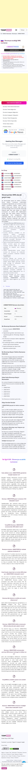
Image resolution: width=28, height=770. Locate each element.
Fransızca (9, 754)
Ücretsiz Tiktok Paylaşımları (10, 118)
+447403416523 (16, 180)
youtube (9, 742)
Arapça (7, 752)
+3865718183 (6, 396)
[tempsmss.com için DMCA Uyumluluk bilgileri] (5, 749)
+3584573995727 (8, 182)
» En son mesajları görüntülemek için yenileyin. (13, 53)
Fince (5, 754)
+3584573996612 (18, 182)
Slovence (23, 756)
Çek (10, 752)
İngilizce (3, 752)
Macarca (17, 754)
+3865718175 (6, 394)
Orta (2, 745)
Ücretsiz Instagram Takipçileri (10, 115)
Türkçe (12, 757)
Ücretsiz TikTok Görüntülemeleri (11, 106)
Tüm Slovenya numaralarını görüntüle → (12, 399)
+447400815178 (7, 180)
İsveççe (8, 757)
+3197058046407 (18, 175)
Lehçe (10, 756)
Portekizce (14, 756)
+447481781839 (16, 173)
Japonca (3, 756)
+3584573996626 (8, 178)
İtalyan (20, 754)
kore (7, 756)
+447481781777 (17, 178)
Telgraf (13, 65)
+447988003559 (7, 187)
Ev (1, 33)
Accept (4, 768)
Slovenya (14, 33)
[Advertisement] (14, 14)
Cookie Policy (18, 765)
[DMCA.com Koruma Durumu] (14, 749)
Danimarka (14, 752)
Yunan (12, 754)
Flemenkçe (20, 752)
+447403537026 (7, 175)
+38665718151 (6, 387)
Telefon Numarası (7, 33)
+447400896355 (17, 187)
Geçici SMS (7, 738)
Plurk (6, 745)
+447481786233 (7, 173)
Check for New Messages (15, 163)
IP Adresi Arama (7, 126)
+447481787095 (7, 184)
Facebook (3, 742)
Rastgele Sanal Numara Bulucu (8, 67)
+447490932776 (17, 184)
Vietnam (16, 757)
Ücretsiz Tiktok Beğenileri (9, 109)
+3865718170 (6, 389)
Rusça (19, 756)
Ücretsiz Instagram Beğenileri (10, 112)
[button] (16, 30)
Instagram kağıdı (20, 742)
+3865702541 (6, 392)
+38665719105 (13, 154)
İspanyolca (3, 757)
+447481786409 (7, 189)
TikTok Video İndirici (8, 123)
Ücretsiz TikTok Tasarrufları (10, 121)
